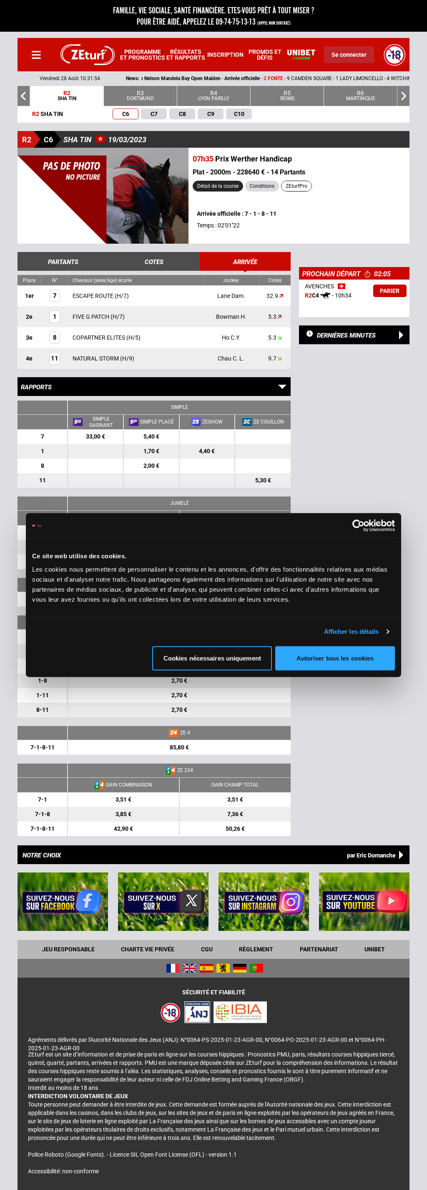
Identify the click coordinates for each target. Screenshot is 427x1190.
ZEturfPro (296, 186)
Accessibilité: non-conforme (63, 1171)
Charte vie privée (147, 949)
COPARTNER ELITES (99, 337)
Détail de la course (218, 186)
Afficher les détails (351, 631)
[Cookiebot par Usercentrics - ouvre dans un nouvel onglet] (358, 525)
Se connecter (349, 54)
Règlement (256, 949)
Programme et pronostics (142, 54)
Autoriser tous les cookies (335, 657)
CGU (207, 949)
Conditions (262, 186)
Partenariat (319, 949)
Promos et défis (265, 54)
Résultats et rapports (185, 54)
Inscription (225, 54)
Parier (389, 290)
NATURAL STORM (96, 358)
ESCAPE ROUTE (94, 295)
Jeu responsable (68, 949)
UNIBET (374, 949)
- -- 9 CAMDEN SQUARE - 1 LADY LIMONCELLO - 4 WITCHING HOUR (209, 78)
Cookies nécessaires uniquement (212, 657)
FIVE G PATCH (92, 316)
